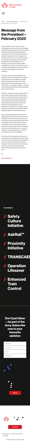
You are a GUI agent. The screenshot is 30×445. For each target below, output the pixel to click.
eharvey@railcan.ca (6, 158)
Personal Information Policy (16, 433)
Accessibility (5, 435)
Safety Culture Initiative (15, 221)
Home (2, 21)
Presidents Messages (12, 21)
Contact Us (15, 427)
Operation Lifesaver (17, 268)
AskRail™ (16, 234)
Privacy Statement (6, 433)
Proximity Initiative (16, 245)
